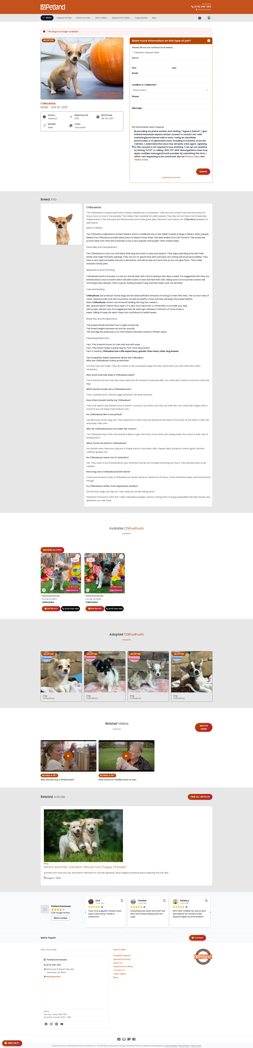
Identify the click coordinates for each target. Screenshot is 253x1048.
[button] (210, 912)
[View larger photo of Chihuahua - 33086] (121, 556)
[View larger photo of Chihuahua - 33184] (77, 556)
